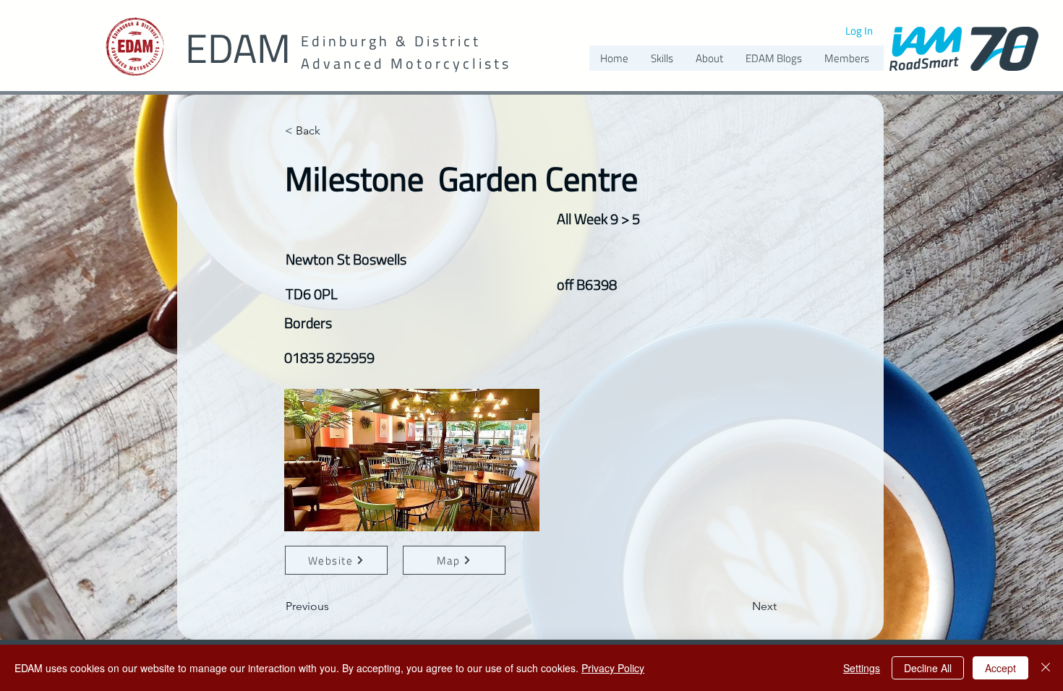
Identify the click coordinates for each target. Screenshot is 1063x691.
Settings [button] (861, 668)
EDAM (238, 48)
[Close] (1045, 667)
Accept (1000, 668)
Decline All (928, 668)
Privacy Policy (612, 668)
